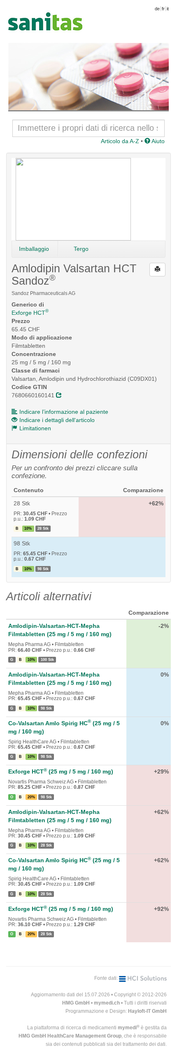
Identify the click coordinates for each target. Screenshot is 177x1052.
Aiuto (157, 141)
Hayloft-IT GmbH (147, 1011)
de (157, 8)
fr (163, 8)
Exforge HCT (30, 312)
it (168, 8)
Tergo (81, 248)
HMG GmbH (76, 1003)
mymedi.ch (107, 1003)
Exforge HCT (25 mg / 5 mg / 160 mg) (60, 771)
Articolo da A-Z (120, 141)
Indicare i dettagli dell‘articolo (57, 420)
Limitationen (35, 428)
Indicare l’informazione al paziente (63, 411)
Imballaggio (34, 248)
